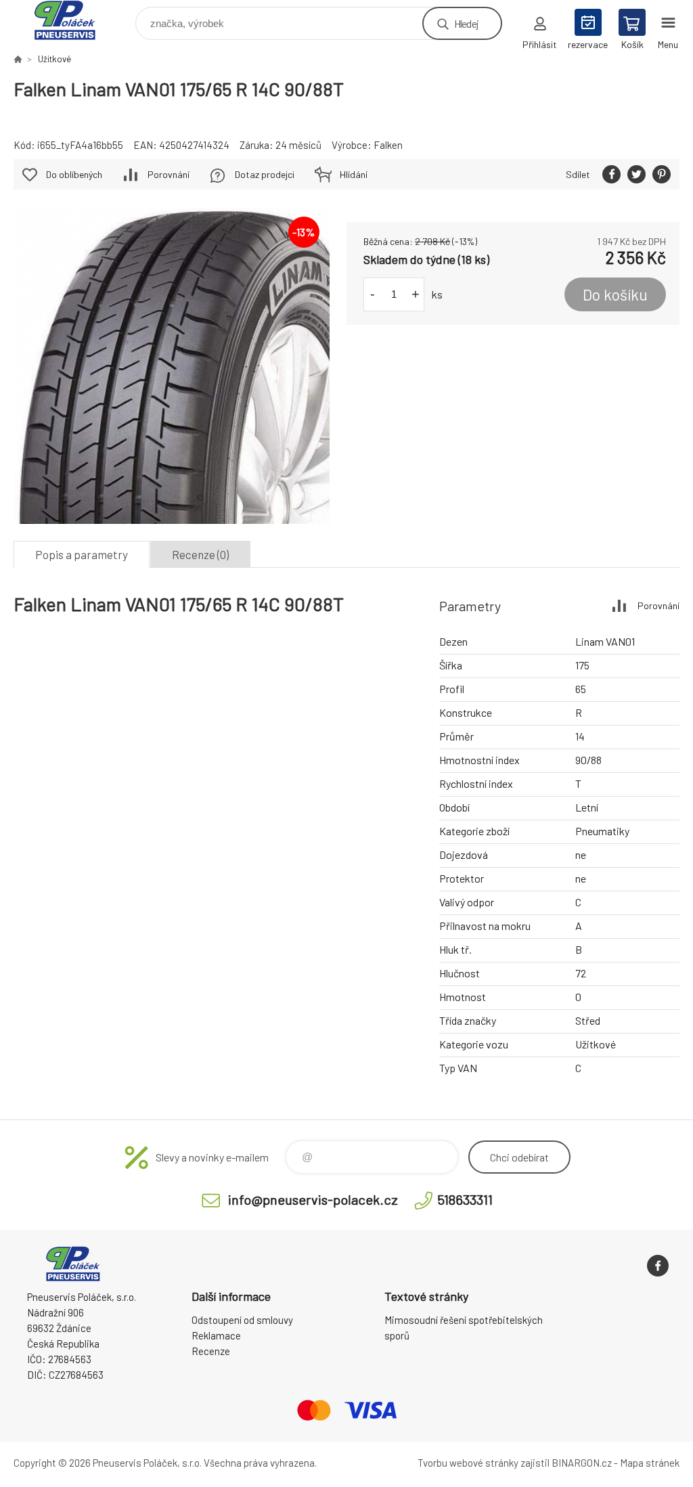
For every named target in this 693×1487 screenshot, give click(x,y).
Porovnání (168, 174)
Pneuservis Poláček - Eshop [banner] (73, 20)
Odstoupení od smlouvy (242, 1320)
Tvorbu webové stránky (468, 1463)
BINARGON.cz (582, 1463)
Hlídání (353, 174)
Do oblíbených (74, 174)
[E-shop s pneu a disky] (18, 59)
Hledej (466, 23)
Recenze (211, 1351)
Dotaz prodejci (264, 174)
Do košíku (615, 294)
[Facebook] (658, 1266)
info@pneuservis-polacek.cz (313, 1199)
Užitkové (54, 58)
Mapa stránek (649, 1463)
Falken (388, 145)
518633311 (465, 1199)
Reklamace (216, 1335)
